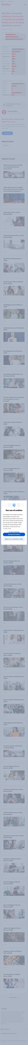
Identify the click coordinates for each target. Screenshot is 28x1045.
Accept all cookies (14, 534)
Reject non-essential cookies (14, 539)
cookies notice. (7, 528)
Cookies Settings (14, 532)
